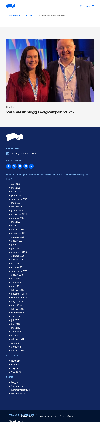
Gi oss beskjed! (16, 421)
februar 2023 (17, 229)
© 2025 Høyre (27, 416)
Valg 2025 (16, 372)
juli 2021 (15, 244)
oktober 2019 (17, 267)
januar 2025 (17, 210)
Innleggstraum (18, 386)
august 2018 (17, 301)
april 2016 (16, 346)
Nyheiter (15, 360)
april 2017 (16, 331)
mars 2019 (16, 286)
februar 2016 (17, 350)
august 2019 (17, 274)
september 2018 (19, 297)
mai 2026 (15, 187)
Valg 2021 (16, 368)
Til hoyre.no (14, 16)
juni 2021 (15, 248)
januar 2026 (17, 195)
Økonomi (16, 364)
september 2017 (19, 312)
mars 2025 (16, 202)
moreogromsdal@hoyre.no (24, 153)
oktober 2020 (17, 255)
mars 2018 (16, 305)
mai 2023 (15, 221)
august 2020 (17, 259)
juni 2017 (15, 324)
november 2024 (19, 214)
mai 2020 (15, 263)
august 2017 (17, 316)
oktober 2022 (17, 237)
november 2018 (19, 293)
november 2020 (19, 252)
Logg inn (15, 382)
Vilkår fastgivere (67, 416)
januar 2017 (17, 343)
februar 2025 (17, 206)
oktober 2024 (17, 218)
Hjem (30, 16)
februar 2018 (17, 308)
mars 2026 (16, 191)
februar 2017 (17, 339)
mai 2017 (15, 327)
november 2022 (19, 233)
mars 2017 (16, 335)
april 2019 (16, 282)
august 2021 (17, 240)
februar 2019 (17, 290)
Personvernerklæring (46, 416)
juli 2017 (15, 320)
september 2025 (19, 199)
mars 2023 (16, 225)
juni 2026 (15, 184)
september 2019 (19, 271)
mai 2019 (15, 278)
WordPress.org (18, 393)
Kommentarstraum (20, 389)
